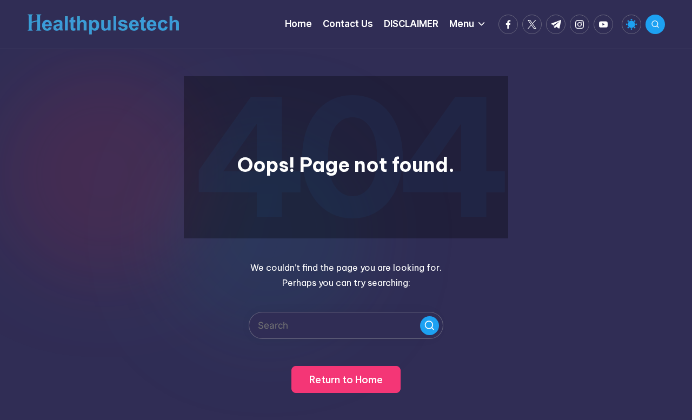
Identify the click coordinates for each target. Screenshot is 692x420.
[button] (429, 325)
